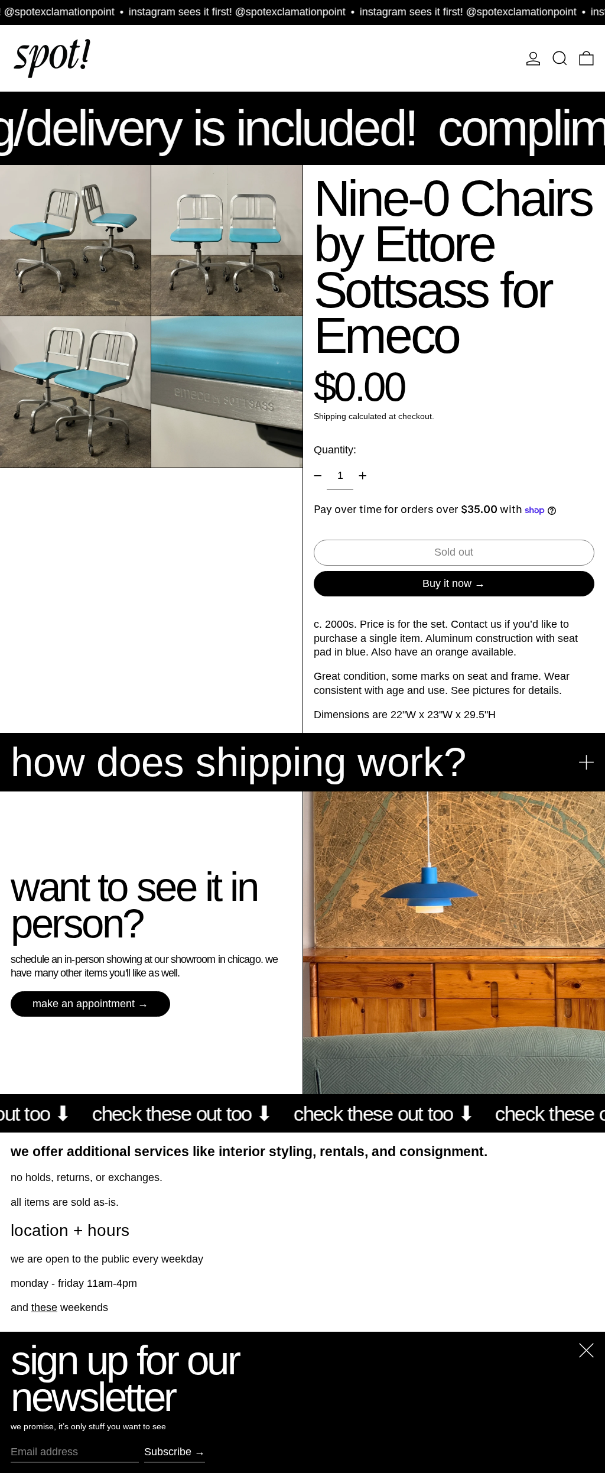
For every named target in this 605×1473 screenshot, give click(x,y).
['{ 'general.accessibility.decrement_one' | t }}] (317, 475)
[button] (560, 58)
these (44, 1307)
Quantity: (335, 450)
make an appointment (83, 1004)
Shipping (330, 416)
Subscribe (167, 1452)
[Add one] (362, 475)
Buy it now (446, 583)
